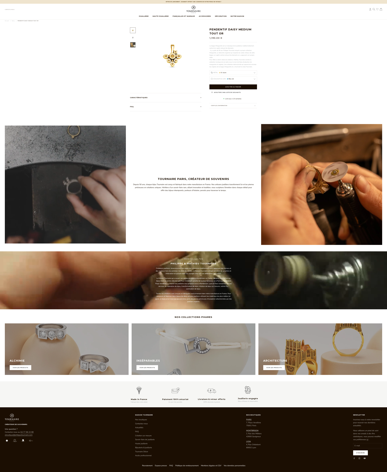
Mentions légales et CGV (211, 465)
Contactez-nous (9, 9)
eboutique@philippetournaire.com (18, 435)
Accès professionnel (143, 455)
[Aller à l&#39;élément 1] (133, 30)
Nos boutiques (141, 419)
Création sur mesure (143, 435)
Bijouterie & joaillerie (143, 447)
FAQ (137, 431)
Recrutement (147, 465)
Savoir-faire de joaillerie (145, 439)
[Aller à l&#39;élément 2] (133, 37)
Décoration (221, 16)
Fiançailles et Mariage (184, 16)
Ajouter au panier (233, 87)
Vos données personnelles (234, 465)
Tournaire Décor (141, 451)
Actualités (139, 427)
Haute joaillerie (161, 16)
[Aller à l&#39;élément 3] (133, 45)
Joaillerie (144, 16)
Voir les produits (20, 367)
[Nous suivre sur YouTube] (365, 458)
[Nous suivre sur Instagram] (359, 458)
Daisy (13, 21)
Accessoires (205, 16)
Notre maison (237, 16)
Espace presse (161, 465)
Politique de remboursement (187, 465)
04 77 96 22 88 (27, 432)
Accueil (7, 21)
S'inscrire (360, 453)
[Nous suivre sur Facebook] (354, 458)
